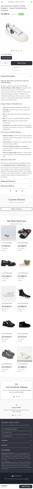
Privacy (20, 478)
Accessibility (26, 478)
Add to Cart (25, 486)
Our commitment (6, 462)
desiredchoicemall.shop (8, 453)
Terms (17, 478)
